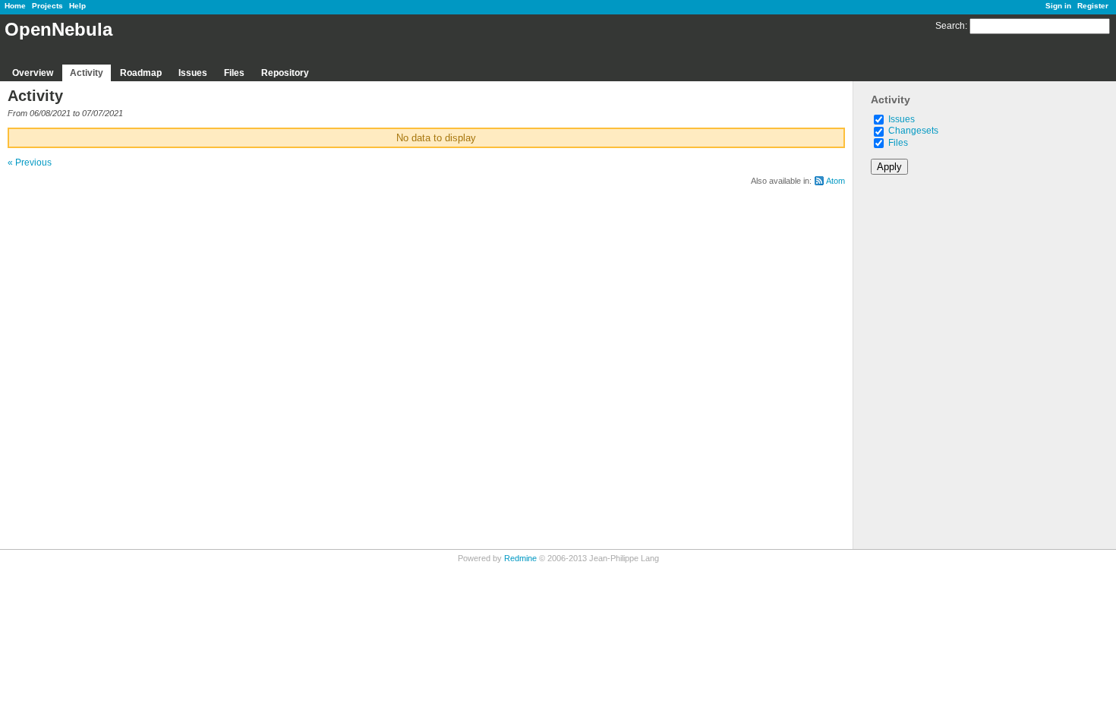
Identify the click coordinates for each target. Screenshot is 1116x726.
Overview (32, 73)
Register (1092, 6)
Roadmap (141, 73)
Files (234, 73)
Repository (285, 73)
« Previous (30, 162)
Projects (47, 6)
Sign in (1058, 6)
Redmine (520, 558)
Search (950, 26)
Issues (192, 73)
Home (15, 6)
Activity (86, 73)
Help (77, 6)
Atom (835, 180)
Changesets (913, 130)
